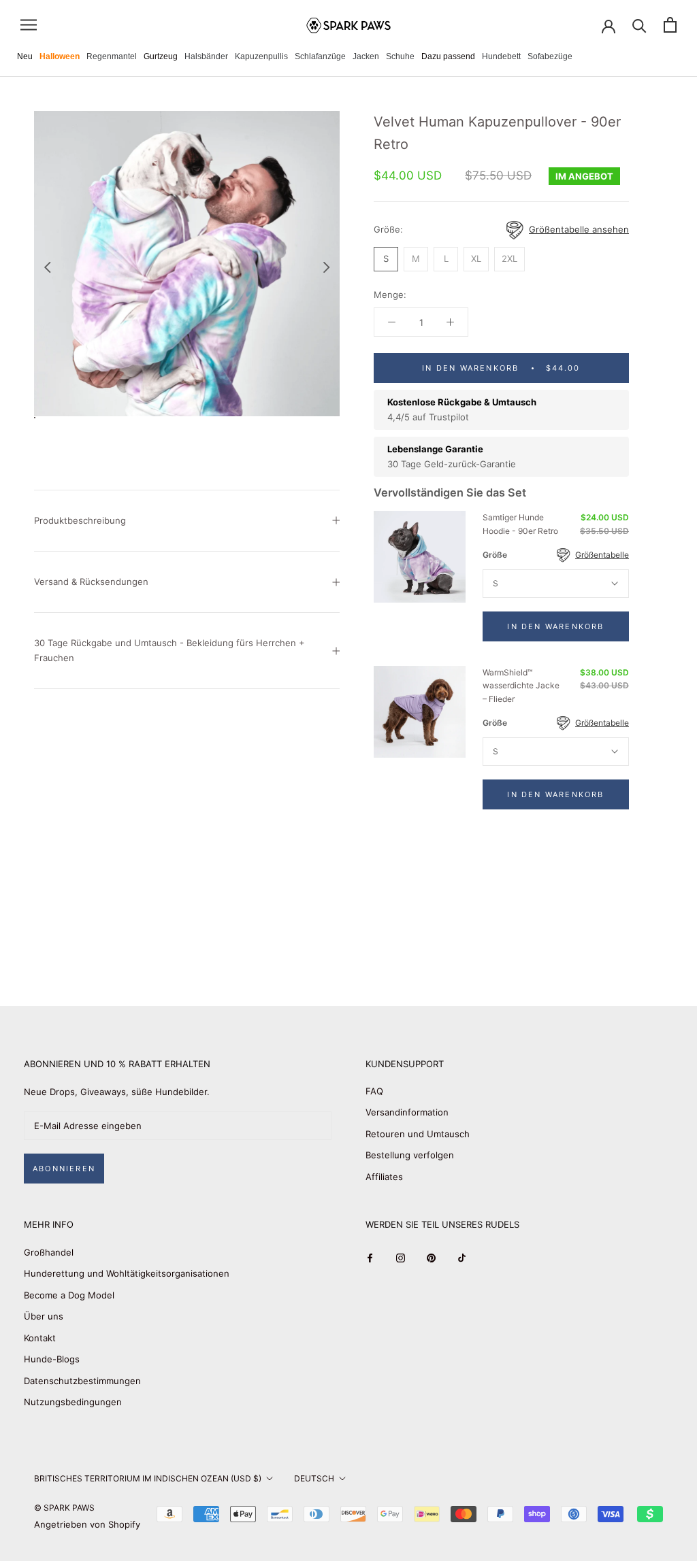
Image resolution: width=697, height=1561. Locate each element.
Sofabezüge (550, 56)
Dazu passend (448, 56)
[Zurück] (47, 267)
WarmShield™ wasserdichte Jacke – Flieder (521, 686)
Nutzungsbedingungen (73, 1401)
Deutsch (314, 1478)
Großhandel (49, 1252)
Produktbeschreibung (80, 520)
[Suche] (639, 25)
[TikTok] (461, 1257)
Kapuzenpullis (261, 56)
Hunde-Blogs (52, 1359)
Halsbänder (206, 56)
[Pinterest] (431, 1257)
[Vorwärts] (326, 267)
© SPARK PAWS (64, 1508)
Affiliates (384, 1176)
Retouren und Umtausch (418, 1133)
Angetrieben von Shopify (87, 1524)
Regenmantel (111, 56)
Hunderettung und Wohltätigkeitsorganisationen (126, 1273)
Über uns (43, 1316)
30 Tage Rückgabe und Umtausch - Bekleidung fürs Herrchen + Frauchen (169, 649)
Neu (25, 56)
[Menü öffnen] (28, 25)
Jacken (366, 56)
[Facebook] (370, 1257)
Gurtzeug (161, 56)
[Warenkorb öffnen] (670, 25)
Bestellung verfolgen (410, 1154)
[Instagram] (400, 1257)
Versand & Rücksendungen (91, 581)
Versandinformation (407, 1112)
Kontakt (40, 1337)
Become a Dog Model (69, 1295)
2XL (509, 258)
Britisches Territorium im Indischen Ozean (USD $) (147, 1478)
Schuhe (400, 56)
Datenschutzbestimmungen (82, 1380)
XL (476, 258)
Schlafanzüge (320, 56)
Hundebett (501, 56)
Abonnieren (64, 1168)
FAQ (374, 1091)
